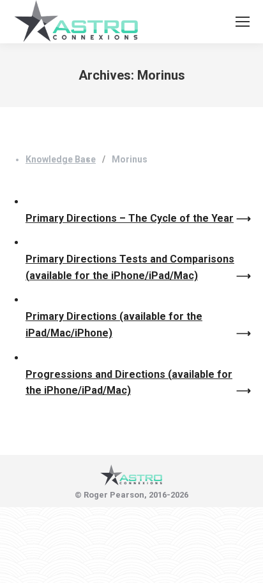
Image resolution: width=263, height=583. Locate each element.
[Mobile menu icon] (242, 21)
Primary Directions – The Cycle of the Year (130, 218)
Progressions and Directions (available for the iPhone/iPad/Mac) (129, 382)
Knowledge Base (61, 159)
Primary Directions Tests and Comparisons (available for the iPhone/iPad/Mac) (130, 267)
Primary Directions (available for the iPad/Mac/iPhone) (114, 324)
